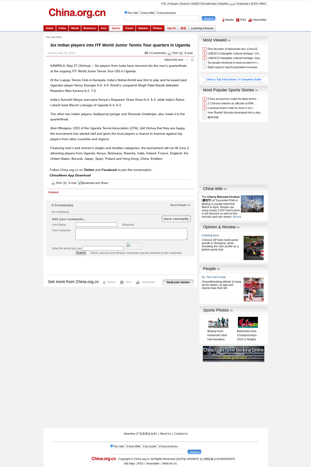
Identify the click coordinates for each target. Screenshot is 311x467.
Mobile (111, 282)
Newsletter (148, 282)
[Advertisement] (120, 265)
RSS (128, 282)
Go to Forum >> (180, 205)
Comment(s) (158, 53)
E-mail (189, 53)
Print (175, 53)
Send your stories (178, 282)
